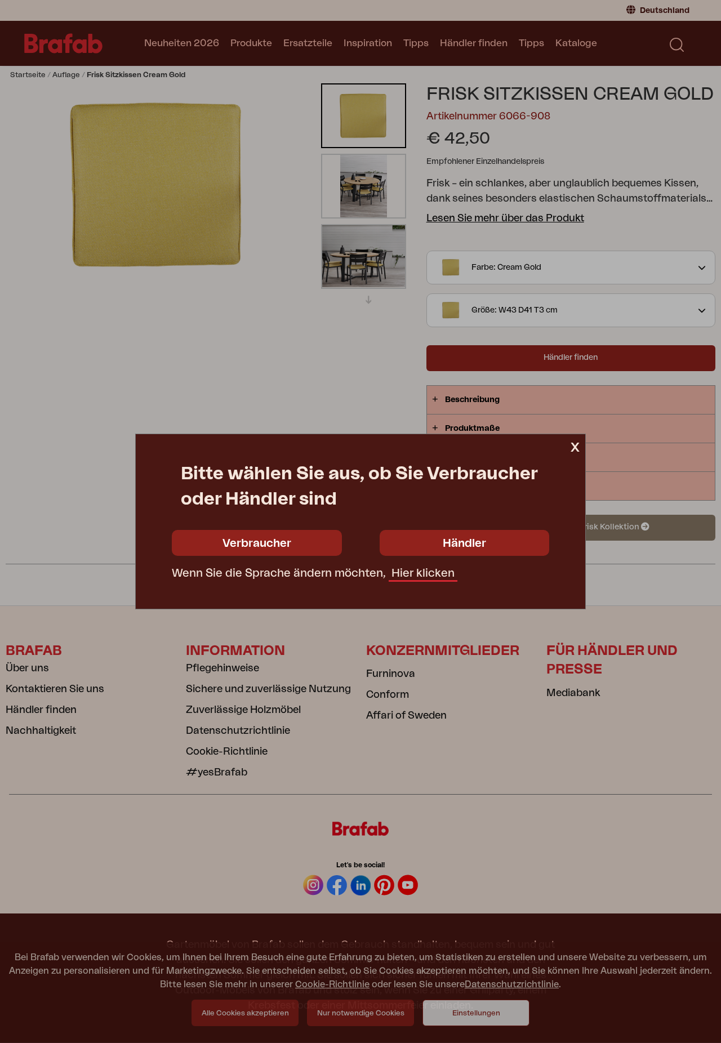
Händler (464, 543)
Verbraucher (256, 543)
